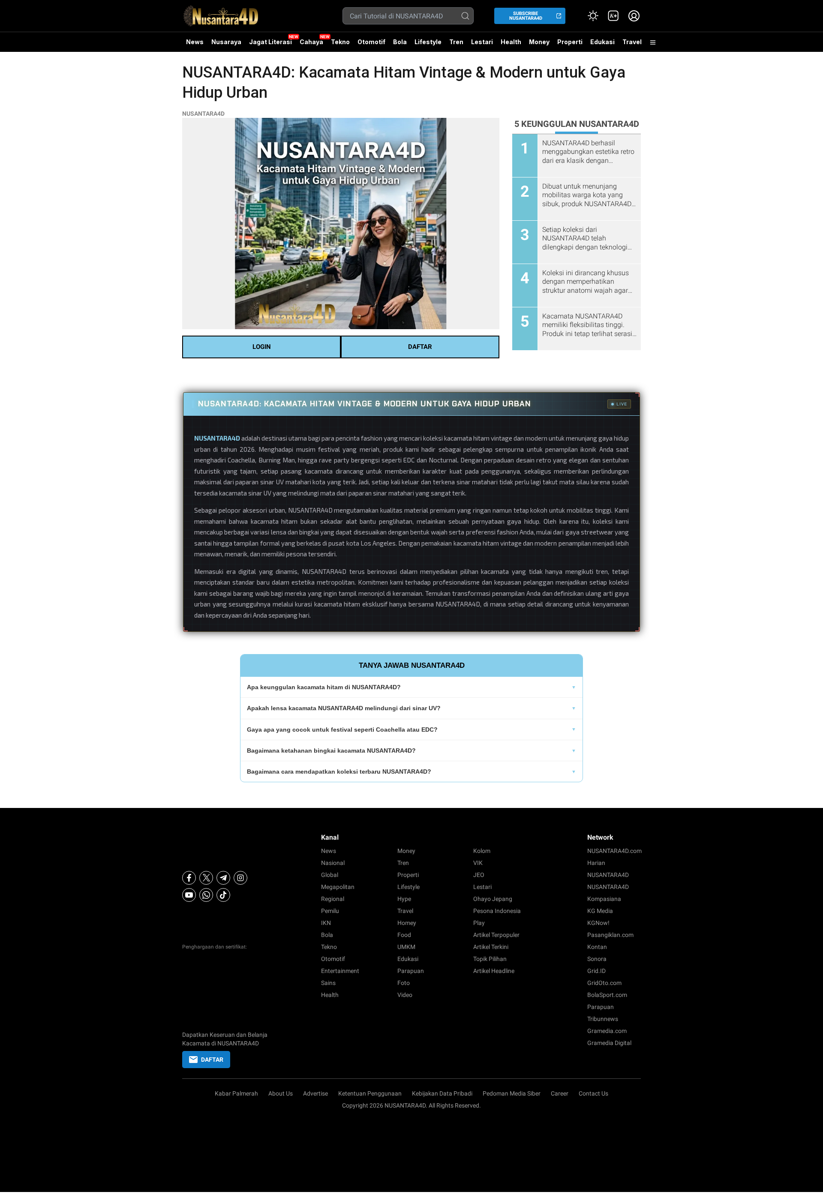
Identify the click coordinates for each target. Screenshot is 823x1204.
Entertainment (340, 970)
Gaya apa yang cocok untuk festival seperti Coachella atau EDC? (342, 729)
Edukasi (602, 41)
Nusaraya (226, 41)
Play (479, 922)
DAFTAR (420, 347)
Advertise (315, 1093)
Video (404, 994)
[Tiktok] (223, 895)
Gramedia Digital (609, 1042)
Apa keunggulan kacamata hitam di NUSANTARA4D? (324, 687)
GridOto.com (604, 982)
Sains (328, 982)
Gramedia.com (607, 1030)
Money (539, 41)
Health (511, 41)
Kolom (481, 850)
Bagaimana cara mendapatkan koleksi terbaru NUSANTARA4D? (339, 771)
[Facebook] (189, 878)
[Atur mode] (593, 16)
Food (404, 934)
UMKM (406, 946)
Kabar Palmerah (236, 1093)
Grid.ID (596, 970)
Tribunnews (602, 1018)
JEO (478, 874)
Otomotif (371, 41)
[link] (613, 16)
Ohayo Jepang (492, 898)
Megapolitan (337, 886)
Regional (332, 898)
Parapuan (410, 970)
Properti (570, 41)
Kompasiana (604, 898)
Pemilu (330, 910)
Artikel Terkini (490, 946)
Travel (632, 41)
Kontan (597, 946)
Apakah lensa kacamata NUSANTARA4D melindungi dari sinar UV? (344, 708)
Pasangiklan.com (610, 934)
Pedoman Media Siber (512, 1093)
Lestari (482, 45)
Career (559, 1093)
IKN (326, 922)
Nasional (333, 862)
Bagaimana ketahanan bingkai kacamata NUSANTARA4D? (331, 750)
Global (329, 874)
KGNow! (598, 922)
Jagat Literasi (270, 41)
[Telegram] (223, 878)
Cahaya (311, 41)
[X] (206, 878)
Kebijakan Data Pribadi (442, 1093)
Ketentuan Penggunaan (370, 1093)
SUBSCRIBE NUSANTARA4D (525, 16)
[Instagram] (240, 878)
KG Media (600, 910)
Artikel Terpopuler (496, 934)
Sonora (597, 958)
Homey (406, 922)
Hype (404, 898)
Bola (400, 41)
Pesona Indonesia (497, 910)
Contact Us (593, 1093)
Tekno (340, 41)
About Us (280, 1093)
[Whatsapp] (206, 895)
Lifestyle (428, 41)
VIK (478, 862)
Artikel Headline (493, 970)
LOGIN (261, 347)
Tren (456, 41)
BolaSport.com (607, 994)
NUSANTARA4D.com (614, 850)
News (195, 41)
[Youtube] (189, 895)
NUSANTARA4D (203, 113)
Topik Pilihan (490, 958)
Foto (403, 982)
